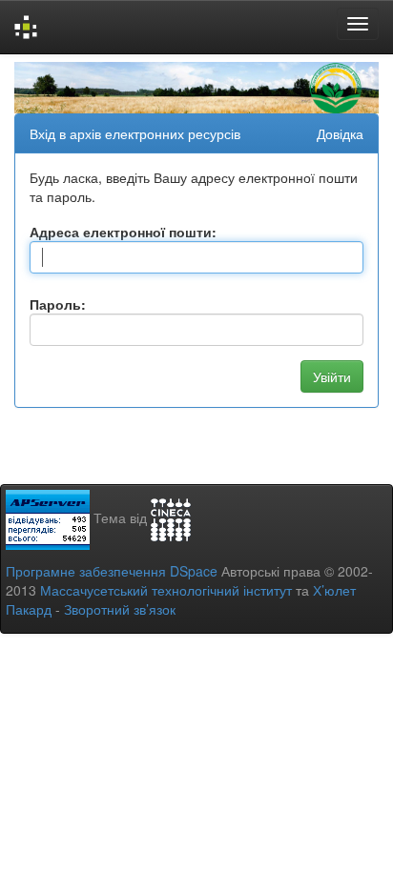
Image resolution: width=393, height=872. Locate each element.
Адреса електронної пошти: (123, 231)
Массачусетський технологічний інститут (166, 589)
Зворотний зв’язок (120, 609)
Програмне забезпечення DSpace (111, 570)
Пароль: (58, 304)
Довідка (340, 133)
